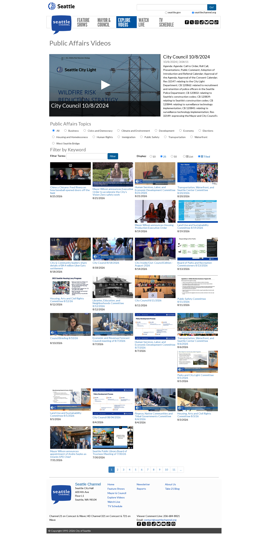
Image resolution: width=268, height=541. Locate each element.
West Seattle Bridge (68, 143)
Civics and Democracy (100, 130)
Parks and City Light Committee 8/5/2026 (195, 376)
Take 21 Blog (172, 488)
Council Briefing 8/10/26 (64, 338)
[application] (104, 85)
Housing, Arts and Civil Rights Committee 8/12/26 (67, 300)
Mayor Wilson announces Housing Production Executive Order (154, 226)
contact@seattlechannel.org (160, 519)
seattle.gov (174, 12)
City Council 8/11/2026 (148, 300)
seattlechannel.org (205, 12)
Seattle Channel (88, 484)
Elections (208, 130)
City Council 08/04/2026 (107, 417)
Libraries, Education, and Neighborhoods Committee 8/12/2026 (108, 303)
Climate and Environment (135, 130)
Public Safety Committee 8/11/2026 (191, 300)
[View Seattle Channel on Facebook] (139, 523)
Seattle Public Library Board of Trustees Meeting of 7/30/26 (110, 452)
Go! (211, 7)
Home (111, 484)
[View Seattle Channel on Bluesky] (158, 523)
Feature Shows (83, 22)
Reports (141, 488)
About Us (170, 484)
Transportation (177, 137)
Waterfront (201, 137)
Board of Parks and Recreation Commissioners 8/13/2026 (194, 264)
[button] (105, 85)
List (191, 156)
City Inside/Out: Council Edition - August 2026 (154, 264)
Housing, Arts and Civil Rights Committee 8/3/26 (194, 415)
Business (73, 130)
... (181, 469)
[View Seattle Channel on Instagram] (149, 523)
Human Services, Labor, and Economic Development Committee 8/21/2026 (155, 190)
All (58, 130)
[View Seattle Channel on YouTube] (163, 523)
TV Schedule (166, 22)
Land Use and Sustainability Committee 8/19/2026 (193, 226)
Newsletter (143, 484)
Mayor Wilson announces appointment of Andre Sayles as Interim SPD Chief (68, 454)
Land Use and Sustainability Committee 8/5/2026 (65, 414)
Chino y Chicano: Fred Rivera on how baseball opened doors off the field (70, 190)
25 (164, 156)
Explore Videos (124, 22)
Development (166, 130)
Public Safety (151, 137)
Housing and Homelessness (72, 137)
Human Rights (105, 137)
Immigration (128, 137)
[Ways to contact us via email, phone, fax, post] (173, 523)
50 (175, 156)
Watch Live (144, 22)
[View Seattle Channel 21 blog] (168, 523)
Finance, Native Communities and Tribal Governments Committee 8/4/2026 (154, 416)
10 (154, 156)
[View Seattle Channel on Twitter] (144, 523)
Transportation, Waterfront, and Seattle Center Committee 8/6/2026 (195, 341)
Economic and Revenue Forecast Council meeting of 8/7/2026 (111, 339)
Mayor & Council (104, 22)
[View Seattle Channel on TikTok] (154, 523)
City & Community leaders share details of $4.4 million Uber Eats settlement (68, 265)
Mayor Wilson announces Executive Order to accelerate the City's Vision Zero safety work (113, 192)
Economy (188, 130)
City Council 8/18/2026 (106, 262)
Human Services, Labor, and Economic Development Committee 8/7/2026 (155, 345)
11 (173, 469)
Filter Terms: (58, 155)
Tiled (206, 156)
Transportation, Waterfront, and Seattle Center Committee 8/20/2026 (195, 190)
